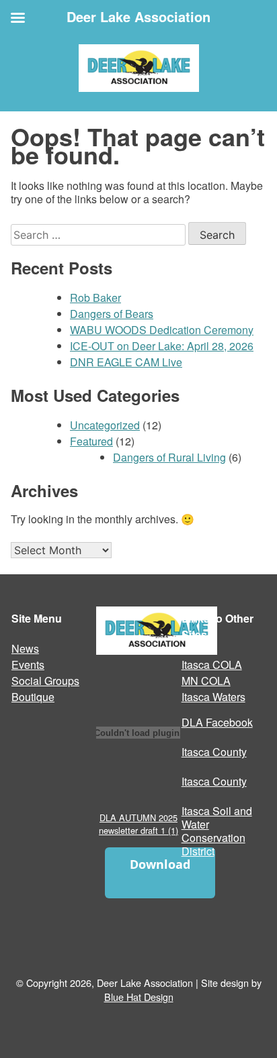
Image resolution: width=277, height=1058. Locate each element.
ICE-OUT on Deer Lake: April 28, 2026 (161, 346)
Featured (91, 441)
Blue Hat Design (138, 997)
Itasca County (214, 751)
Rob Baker (95, 297)
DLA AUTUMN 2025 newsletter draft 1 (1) (138, 824)
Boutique (32, 696)
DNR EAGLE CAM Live (126, 362)
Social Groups (45, 680)
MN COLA (206, 680)
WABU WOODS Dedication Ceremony (161, 329)
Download (160, 864)
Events (27, 664)
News (25, 648)
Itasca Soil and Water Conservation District (217, 831)
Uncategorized (105, 425)
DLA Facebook (217, 722)
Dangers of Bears (111, 313)
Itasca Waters (213, 696)
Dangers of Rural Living (169, 457)
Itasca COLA (212, 664)
